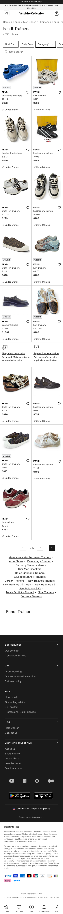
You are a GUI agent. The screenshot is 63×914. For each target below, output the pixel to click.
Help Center (12, 728)
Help (8, 722)
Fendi (16, 22)
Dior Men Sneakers (29, 569)
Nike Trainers (46, 592)
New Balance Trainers (41, 581)
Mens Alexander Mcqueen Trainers (30, 557)
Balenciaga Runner (39, 561)
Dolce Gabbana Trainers (29, 573)
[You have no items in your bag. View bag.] (57, 13)
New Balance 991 (45, 584)
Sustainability (12, 753)
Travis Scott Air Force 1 (20, 592)
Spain (51, 897)
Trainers (44, 22)
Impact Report (13, 758)
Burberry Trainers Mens (29, 565)
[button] (57, 13)
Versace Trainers (31, 596)
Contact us (11, 732)
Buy (7, 666)
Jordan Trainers (14, 581)
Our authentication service (20, 676)
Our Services (13, 645)
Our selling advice (15, 702)
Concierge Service (15, 655)
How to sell (11, 697)
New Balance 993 (30, 588)
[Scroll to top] (52, 548)
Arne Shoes (16, 561)
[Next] (40, 548)
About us (10, 748)
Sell (8, 691)
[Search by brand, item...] (6, 13)
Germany (43, 897)
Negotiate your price (13, 353)
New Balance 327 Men (17, 584)
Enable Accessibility (31, 1)
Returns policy (13, 681)
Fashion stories (13, 768)
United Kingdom (18, 897)
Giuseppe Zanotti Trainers (30, 577)
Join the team (13, 763)
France (6, 897)
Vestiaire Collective (18, 743)
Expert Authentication (46, 353)
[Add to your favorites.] (28, 92)
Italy (57, 897)
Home (6, 22)
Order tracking (13, 671)
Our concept (12, 650)
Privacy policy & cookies (30, 817)
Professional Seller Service (20, 712)
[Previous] (23, 548)
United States (32, 897)
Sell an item (11, 707)
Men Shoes (29, 22)
